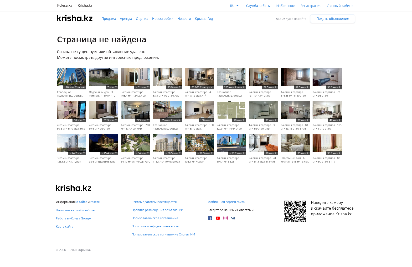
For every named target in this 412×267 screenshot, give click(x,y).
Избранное (285, 5)
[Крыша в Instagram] (225, 218)
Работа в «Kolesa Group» (73, 218)
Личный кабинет (341, 5)
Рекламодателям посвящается (154, 202)
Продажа (109, 18)
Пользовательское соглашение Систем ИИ (163, 234)
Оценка (142, 18)
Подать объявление (332, 18)
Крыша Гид (204, 18)
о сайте (81, 202)
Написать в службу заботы (75, 210)
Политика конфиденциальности (155, 226)
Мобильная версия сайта (226, 202)
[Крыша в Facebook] (210, 218)
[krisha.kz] (74, 188)
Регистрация (310, 5)
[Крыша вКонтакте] (233, 218)
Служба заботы (258, 5)
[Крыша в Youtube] (218, 218)
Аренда (126, 18)
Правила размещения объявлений (157, 210)
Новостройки (163, 18)
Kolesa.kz (64, 5)
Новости (184, 18)
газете (95, 202)
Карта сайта (64, 226)
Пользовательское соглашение (155, 218)
